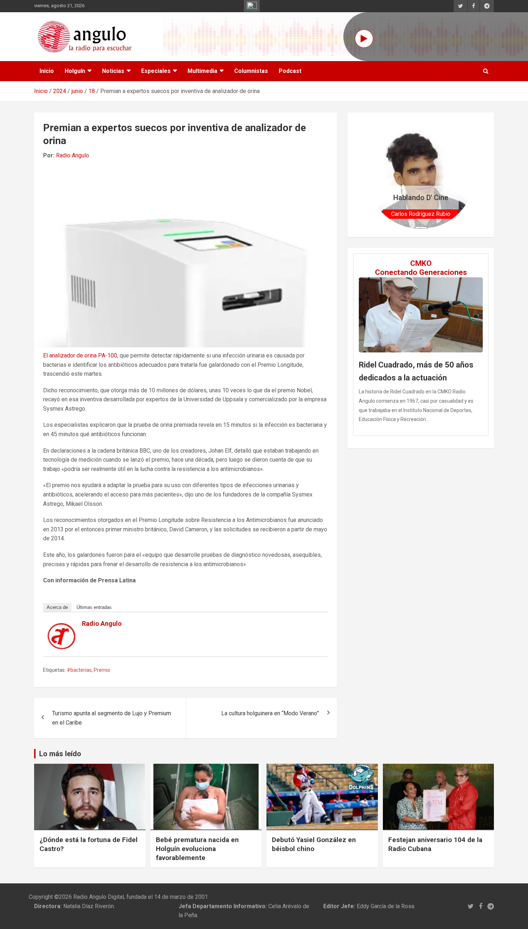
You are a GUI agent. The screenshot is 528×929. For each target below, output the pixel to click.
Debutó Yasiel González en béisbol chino (314, 844)
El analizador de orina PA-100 (80, 355)
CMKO (421, 263)
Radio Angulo (72, 155)
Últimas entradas (94, 607)
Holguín (75, 71)
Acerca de (57, 607)
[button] (375, 175)
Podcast (290, 71)
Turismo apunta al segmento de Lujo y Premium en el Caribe (111, 718)
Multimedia (202, 71)
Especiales (156, 71)
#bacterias (79, 670)
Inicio (47, 71)
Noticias (113, 71)
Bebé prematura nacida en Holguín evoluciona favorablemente (197, 848)
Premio (102, 670)
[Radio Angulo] (61, 627)
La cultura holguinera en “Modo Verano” (270, 713)
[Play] (364, 38)
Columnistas (251, 71)
